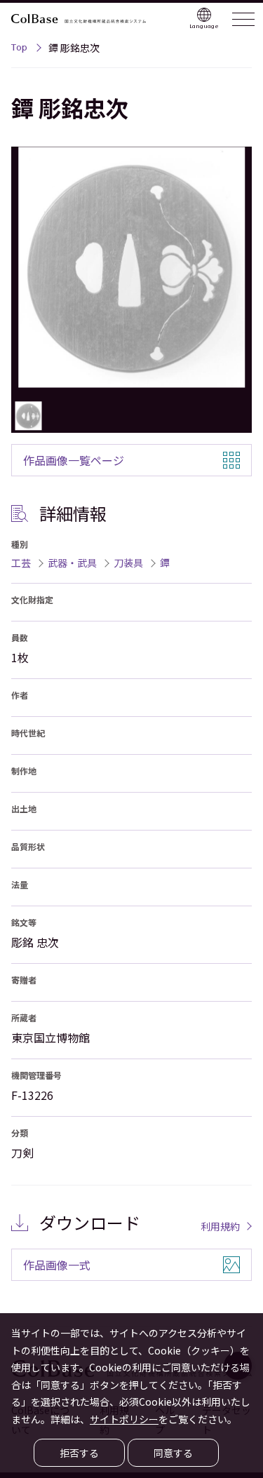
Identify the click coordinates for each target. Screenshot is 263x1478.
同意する (173, 1453)
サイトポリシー (124, 1419)
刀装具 (128, 563)
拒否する (79, 1453)
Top (19, 49)
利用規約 (220, 1226)
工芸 (21, 563)
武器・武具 (72, 563)
